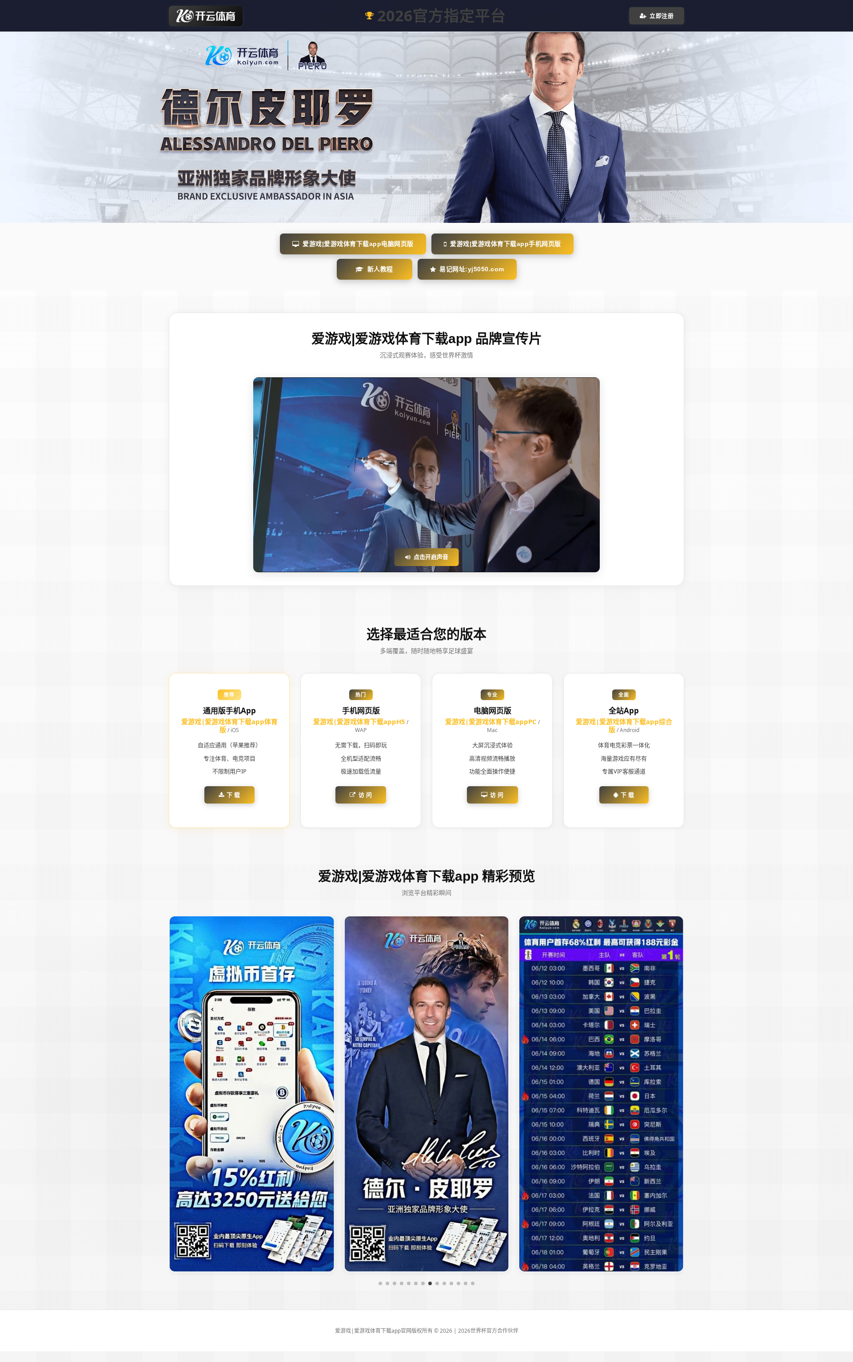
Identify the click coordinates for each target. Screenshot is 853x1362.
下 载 (233, 795)
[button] (380, 1283)
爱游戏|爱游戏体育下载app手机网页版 (505, 243)
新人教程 (380, 269)
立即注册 (662, 16)
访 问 (365, 795)
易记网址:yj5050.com (471, 269)
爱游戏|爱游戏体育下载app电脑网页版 (358, 243)
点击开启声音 (431, 557)
